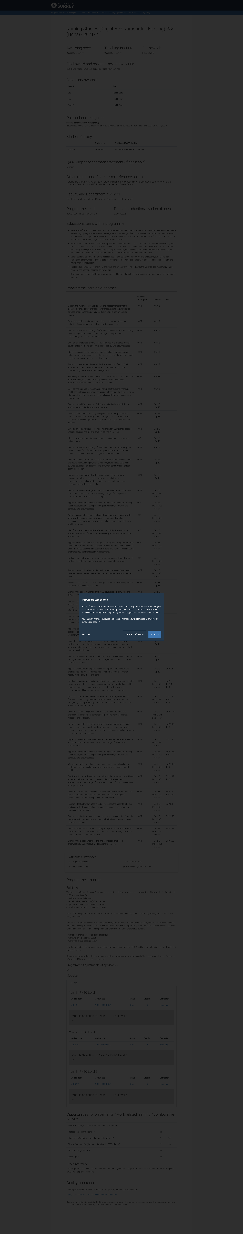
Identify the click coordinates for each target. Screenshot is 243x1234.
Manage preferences (134, 634)
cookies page (91, 622)
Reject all (86, 634)
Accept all (154, 634)
